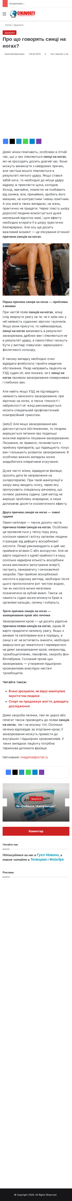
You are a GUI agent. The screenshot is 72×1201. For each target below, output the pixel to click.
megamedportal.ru (34, 757)
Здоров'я (18, 25)
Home (8, 25)
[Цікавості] (23, 14)
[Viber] (38, 141)
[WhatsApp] (25, 141)
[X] (12, 141)
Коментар (36, 831)
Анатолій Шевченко (14, 54)
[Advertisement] (36, 97)
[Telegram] (32, 141)
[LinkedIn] (18, 141)
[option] (36, 802)
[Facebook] (5, 141)
